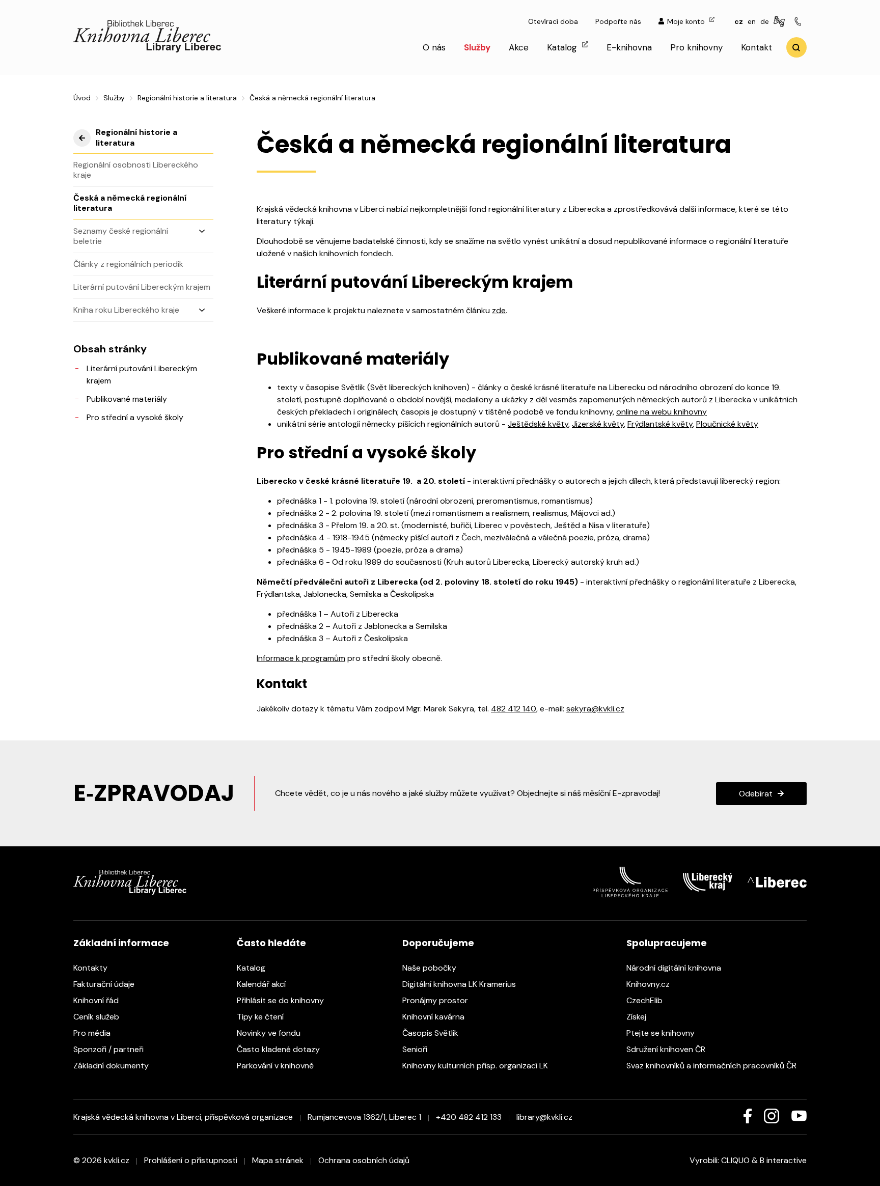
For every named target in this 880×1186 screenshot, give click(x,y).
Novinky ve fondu (269, 1033)
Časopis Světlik (431, 1033)
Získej (637, 1016)
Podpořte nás (618, 21)
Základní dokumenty (112, 1065)
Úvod (82, 97)
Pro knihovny (696, 47)
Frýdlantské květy (660, 424)
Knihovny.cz (649, 984)
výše (82, 138)
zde (499, 310)
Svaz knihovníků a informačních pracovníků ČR (712, 1065)
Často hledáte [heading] (271, 942)
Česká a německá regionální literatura (129, 202)
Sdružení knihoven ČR (666, 1049)
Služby (477, 47)
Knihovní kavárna (434, 1016)
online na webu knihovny (661, 411)
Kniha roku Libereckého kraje (126, 310)
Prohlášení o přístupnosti (190, 1160)
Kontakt (756, 47)
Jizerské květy (598, 424)
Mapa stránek (278, 1160)
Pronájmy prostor (436, 1000)
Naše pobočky (430, 967)
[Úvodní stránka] (147, 49)
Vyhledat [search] (796, 47)
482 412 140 (513, 708)
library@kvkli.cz (544, 1117)
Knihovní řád (97, 1000)
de (764, 21)
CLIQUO (735, 1160)
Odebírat (756, 793)
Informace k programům (301, 658)
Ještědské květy (538, 424)
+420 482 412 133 (469, 1117)
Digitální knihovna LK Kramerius (460, 984)
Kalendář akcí (262, 984)
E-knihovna (629, 47)
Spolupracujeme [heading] (666, 942)
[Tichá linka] (799, 22)
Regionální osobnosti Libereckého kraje (135, 169)
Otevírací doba (553, 21)
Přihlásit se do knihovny (281, 1000)
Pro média (93, 1033)
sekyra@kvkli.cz (595, 708)
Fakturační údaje (104, 984)
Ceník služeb (97, 1016)
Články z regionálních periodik (128, 264)
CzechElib (645, 1000)
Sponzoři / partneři (109, 1049)
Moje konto (687, 21)
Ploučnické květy (727, 424)
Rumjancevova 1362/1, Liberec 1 (364, 1117)
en (752, 21)
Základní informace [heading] (121, 942)
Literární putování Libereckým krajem (141, 287)
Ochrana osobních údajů (363, 1160)
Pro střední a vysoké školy (135, 417)
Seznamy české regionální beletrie (120, 236)
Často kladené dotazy (279, 1049)
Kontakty (91, 967)
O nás (434, 47)
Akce (519, 47)
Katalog (563, 47)
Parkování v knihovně (276, 1065)
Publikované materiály (127, 399)
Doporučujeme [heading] (438, 942)
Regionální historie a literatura (187, 97)
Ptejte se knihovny (661, 1033)
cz (738, 21)
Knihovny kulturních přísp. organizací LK (476, 1065)
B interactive (783, 1160)
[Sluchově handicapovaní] (781, 22)
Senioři (415, 1049)
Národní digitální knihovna (674, 967)
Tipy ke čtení (261, 1016)
